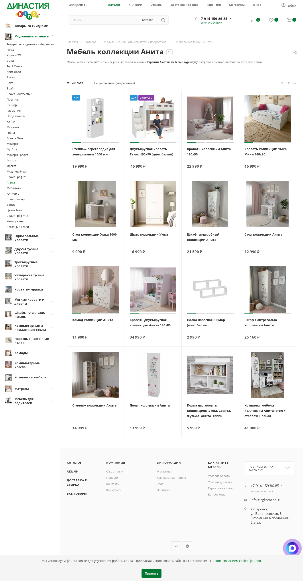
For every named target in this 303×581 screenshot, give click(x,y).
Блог (160, 484)
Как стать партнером (171, 478)
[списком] (288, 83)
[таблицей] (295, 83)
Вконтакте (176, 546)
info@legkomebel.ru (266, 500)
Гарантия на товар (221, 488)
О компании (114, 471)
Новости (112, 478)
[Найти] (163, 20)
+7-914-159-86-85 (213, 18)
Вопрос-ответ (217, 494)
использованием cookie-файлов (236, 561)
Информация (169, 463)
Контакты (113, 484)
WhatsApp (187, 546)
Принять (151, 573)
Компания (115, 463)
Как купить (114, 490)
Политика (163, 490)
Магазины (164, 471)
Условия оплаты (219, 476)
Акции (73, 471)
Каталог (74, 463)
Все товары (77, 494)
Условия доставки (220, 482)
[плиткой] (281, 83)
